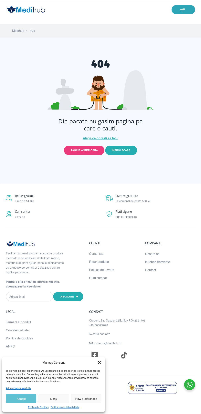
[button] (99, 362)
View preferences (86, 398)
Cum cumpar (98, 277)
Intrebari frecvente (157, 262)
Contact (150, 270)
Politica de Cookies (38, 407)
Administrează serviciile (18, 388)
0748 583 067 (101, 334)
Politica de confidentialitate (65, 407)
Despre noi (152, 253)
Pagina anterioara (84, 150)
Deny (53, 398)
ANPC (10, 346)
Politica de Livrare (101, 269)
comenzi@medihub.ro (107, 343)
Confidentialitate (17, 330)
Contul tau (96, 253)
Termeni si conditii (18, 322)
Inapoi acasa (121, 150)
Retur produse (99, 261)
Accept (21, 398)
